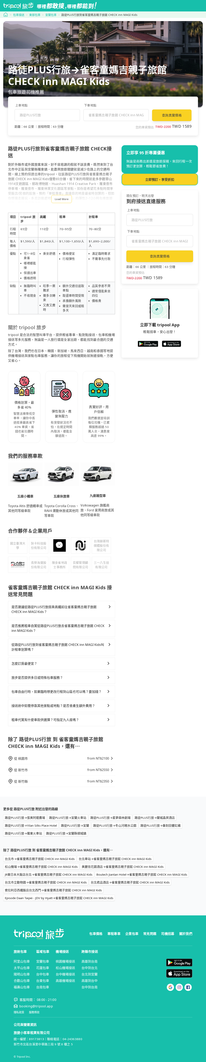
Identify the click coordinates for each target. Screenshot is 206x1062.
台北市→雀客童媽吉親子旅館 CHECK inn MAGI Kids (40, 859)
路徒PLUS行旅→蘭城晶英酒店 (155, 818)
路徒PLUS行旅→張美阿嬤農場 (25, 818)
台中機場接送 (65, 974)
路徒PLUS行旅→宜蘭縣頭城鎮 (66, 833)
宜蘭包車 (51, 15)
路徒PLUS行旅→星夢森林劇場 (110, 818)
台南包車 (42, 987)
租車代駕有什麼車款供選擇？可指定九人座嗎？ (45, 720)
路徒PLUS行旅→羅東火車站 (23, 833)
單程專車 (114, 933)
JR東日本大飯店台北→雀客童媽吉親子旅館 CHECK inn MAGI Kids (48, 874)
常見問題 (149, 933)
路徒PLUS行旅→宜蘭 (75, 825)
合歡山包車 (22, 980)
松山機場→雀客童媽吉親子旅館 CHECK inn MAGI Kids (41, 867)
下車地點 (90, 105)
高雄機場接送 (65, 980)
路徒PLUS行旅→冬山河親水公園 (114, 825)
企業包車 (131, 933)
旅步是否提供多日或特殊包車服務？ (37, 677)
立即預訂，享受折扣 (159, 179)
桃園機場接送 (65, 961)
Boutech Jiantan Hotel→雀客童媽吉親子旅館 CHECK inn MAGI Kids (141, 874)
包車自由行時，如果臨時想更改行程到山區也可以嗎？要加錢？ (56, 691)
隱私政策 (19, 1012)
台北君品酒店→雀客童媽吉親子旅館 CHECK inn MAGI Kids (130, 882)
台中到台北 (89, 968)
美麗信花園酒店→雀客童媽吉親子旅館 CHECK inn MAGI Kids (123, 867)
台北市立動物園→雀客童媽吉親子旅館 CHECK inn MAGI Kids (46, 882)
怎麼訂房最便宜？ (24, 663)
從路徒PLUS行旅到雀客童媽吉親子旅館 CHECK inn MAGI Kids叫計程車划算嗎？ (57, 647)
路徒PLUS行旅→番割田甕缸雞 (160, 825)
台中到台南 (89, 987)
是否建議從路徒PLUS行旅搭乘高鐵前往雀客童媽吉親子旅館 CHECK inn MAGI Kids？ (54, 609)
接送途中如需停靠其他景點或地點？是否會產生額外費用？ (53, 706)
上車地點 (21, 105)
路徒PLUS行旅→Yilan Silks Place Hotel (31, 825)
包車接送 (18, 15)
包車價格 (95, 933)
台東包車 (42, 980)
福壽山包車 (22, 987)
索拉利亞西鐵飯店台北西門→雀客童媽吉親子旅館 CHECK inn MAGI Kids (53, 890)
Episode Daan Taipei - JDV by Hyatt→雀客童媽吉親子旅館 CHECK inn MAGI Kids (59, 898)
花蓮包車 (42, 968)
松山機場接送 (65, 968)
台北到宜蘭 (89, 974)
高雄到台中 (89, 980)
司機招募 (167, 933)
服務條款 (34, 1012)
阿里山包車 (22, 961)
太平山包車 (22, 968)
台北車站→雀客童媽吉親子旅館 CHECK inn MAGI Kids (115, 859)
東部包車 (34, 15)
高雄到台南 (89, 961)
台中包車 (42, 974)
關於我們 (185, 933)
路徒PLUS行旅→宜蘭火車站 (67, 818)
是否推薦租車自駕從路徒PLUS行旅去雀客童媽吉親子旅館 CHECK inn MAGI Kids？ (57, 628)
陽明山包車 (22, 974)
